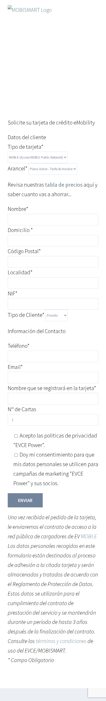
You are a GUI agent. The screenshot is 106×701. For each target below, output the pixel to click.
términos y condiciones (61, 641)
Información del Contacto (37, 331)
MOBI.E (89, 536)
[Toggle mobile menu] (96, 11)
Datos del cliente (27, 137)
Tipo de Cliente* (27, 314)
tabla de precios (64, 184)
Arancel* (18, 168)
